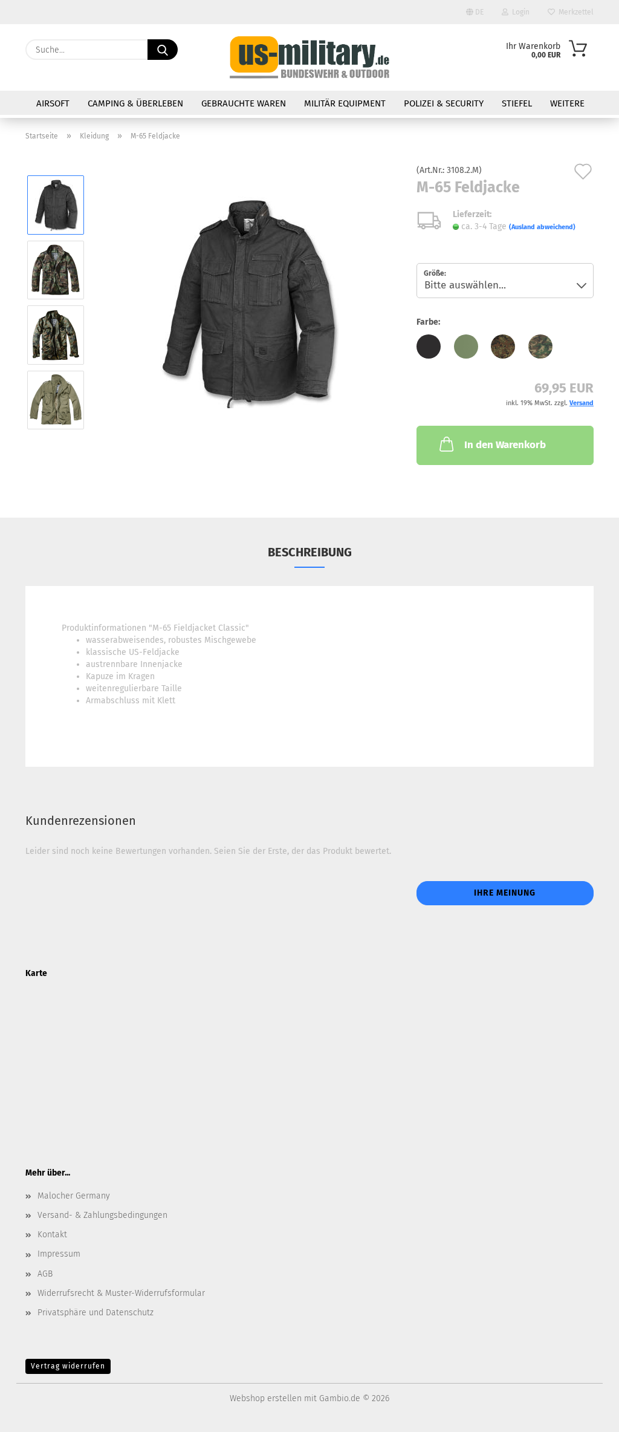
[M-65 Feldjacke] (246, 302)
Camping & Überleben (135, 103)
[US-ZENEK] (309, 57)
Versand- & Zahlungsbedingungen (102, 1215)
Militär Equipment (345, 103)
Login (519, 12)
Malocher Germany (73, 1196)
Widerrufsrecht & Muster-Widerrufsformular (121, 1293)
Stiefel (517, 103)
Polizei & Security (444, 103)
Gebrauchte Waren (243, 103)
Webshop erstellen (266, 1398)
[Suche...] (162, 49)
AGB (45, 1274)
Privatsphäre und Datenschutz (95, 1312)
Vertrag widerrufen (68, 1366)
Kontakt (52, 1234)
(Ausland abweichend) (542, 227)
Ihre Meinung (505, 893)
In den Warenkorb (505, 444)
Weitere (567, 103)
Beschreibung (310, 552)
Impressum (58, 1254)
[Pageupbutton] (586, 1414)
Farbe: (428, 322)
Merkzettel (574, 12)
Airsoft (53, 103)
